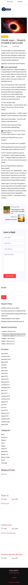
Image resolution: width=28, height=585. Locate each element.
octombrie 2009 (5, 421)
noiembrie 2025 (5, 356)
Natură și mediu (5, 457)
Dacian (5, 46)
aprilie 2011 (4, 390)
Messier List (4, 454)
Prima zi (4, 495)
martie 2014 (4, 373)
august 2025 (4, 362)
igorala (4, 338)
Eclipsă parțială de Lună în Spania (10, 318)
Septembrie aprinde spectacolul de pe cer (12, 321)
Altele (2, 434)
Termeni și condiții (14, 582)
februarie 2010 (5, 413)
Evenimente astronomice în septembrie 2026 (13, 311)
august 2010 (4, 402)
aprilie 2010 (4, 410)
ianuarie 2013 (4, 379)
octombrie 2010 (5, 399)
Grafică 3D (4, 448)
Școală (3, 460)
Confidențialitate (14, 573)
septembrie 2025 (6, 359)
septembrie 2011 (6, 387)
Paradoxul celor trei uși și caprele (10, 308)
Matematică (4, 451)
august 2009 (4, 424)
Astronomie (4, 36)
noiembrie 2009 (5, 419)
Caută (3, 287)
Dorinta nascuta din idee (11, 554)
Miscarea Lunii (12, 331)
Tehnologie (4, 463)
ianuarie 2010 (4, 416)
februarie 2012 (5, 382)
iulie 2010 (4, 404)
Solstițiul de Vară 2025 (11, 219)
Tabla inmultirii (11, 338)
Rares (3, 341)
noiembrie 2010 (5, 396)
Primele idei (6, 525)
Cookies (14, 577)
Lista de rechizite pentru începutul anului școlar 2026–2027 (14, 315)
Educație (3, 440)
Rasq (5, 499)
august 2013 (4, 376)
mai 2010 (3, 407)
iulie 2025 (4, 365)
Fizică (3, 443)
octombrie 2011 (5, 385)
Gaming (3, 446)
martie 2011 (4, 393)
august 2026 (4, 353)
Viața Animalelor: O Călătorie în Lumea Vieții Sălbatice (17, 211)
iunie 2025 (4, 368)
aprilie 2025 (4, 370)
